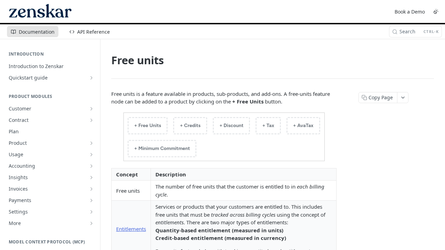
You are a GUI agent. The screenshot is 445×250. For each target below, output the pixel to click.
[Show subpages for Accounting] (91, 166)
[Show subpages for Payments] (91, 200)
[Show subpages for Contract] (91, 120)
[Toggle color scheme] (436, 11)
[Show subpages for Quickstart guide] (91, 78)
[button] (224, 136)
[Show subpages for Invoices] (91, 189)
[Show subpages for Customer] (91, 108)
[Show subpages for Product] (91, 143)
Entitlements (131, 228)
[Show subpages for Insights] (91, 177)
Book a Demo (410, 11)
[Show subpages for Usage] (91, 154)
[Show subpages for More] (91, 223)
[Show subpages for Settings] (91, 212)
